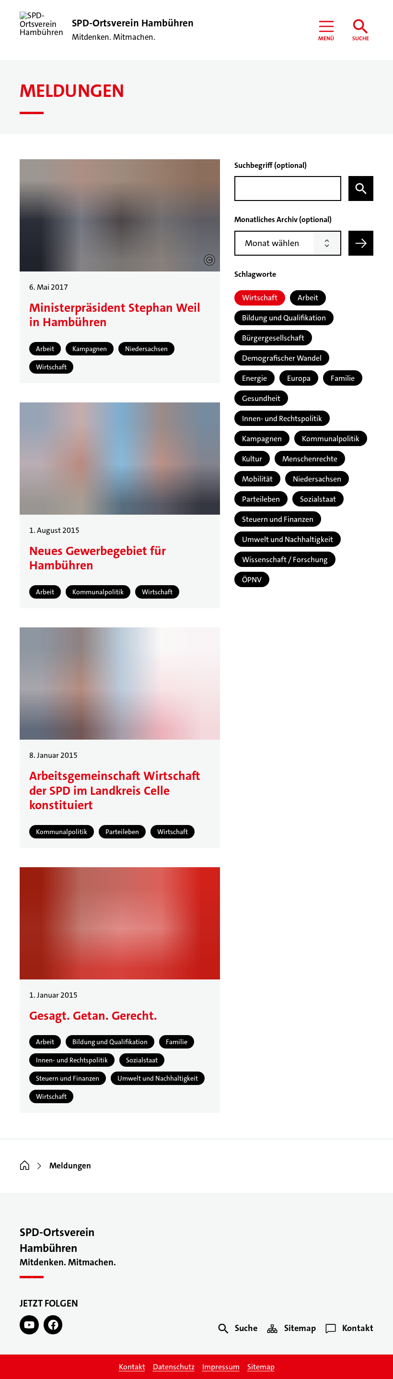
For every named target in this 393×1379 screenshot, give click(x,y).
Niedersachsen (317, 479)
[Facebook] (53, 1324)
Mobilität (257, 479)
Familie (343, 378)
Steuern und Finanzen (277, 519)
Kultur (252, 459)
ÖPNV (252, 580)
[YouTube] (29, 1324)
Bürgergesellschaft (273, 338)
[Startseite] (25, 1165)
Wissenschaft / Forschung (285, 559)
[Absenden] (360, 243)
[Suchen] (360, 188)
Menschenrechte (309, 459)
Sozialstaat (318, 499)
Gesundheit (261, 398)
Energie (254, 378)
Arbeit (308, 298)
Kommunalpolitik (330, 439)
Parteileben (261, 499)
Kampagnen (262, 439)
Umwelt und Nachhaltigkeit (287, 539)
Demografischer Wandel (282, 358)
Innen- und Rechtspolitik (282, 418)
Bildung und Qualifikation (284, 318)
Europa (299, 378)
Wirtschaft (259, 298)
